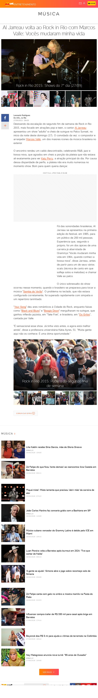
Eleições (25, 12)
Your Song (20, 306)
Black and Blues (30, 310)
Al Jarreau (80, 127)
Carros (55, 12)
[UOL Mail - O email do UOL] (80, 3)
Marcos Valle (33, 139)
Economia (66, 12)
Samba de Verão (32, 291)
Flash (16, 12)
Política (46, 12)
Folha (76, 12)
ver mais (47, 672)
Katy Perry (47, 158)
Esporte (85, 12)
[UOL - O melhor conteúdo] (9, 4)
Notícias (36, 12)
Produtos (6, 12)
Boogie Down (51, 310)
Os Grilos (84, 314)
